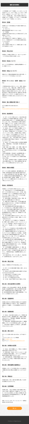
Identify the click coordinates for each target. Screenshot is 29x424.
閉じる (14, 408)
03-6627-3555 (8, 339)
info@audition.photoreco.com (17, 340)
